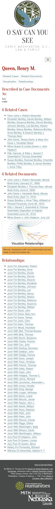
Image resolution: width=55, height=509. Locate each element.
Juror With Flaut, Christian (21, 361)
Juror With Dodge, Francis (21, 354)
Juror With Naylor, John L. (21, 402)
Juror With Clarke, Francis (21, 341)
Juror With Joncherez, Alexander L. (26, 382)
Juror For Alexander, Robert (22, 266)
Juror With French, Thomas (21, 365)
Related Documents (31, 76)
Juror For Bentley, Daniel (20, 272)
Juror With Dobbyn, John (20, 351)
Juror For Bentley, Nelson (20, 296)
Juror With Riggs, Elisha (20, 423)
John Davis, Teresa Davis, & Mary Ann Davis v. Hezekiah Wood (27, 141)
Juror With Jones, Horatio (20, 385)
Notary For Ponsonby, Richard (23, 447)
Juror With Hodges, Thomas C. (23, 375)
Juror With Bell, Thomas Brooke (24, 331)
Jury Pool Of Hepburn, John (22, 437)
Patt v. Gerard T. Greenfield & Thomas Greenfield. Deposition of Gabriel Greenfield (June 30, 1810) (27, 210)
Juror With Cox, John (18, 344)
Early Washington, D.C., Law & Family (27, 48)
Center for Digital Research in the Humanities (30, 470)
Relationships (26, 81)
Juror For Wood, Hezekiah (21, 327)
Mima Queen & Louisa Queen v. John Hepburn (27, 147)
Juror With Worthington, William (24, 433)
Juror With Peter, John (19, 416)
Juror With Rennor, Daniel (21, 420)
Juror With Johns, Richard (21, 378)
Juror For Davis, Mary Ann (21, 314)
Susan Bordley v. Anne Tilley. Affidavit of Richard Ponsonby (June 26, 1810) (28, 201)
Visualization (9, 81)
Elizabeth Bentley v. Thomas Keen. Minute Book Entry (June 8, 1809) (29, 188)
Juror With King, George (20, 389)
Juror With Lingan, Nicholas (22, 392)
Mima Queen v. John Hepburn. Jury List (28, 217)
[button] (27, 234)
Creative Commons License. (42, 471)
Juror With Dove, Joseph (20, 358)
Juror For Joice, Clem (18, 320)
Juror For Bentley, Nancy (20, 293)
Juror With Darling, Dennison (22, 348)
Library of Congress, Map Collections (42, 477)
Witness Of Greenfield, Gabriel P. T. (26, 450)
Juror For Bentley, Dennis (20, 276)
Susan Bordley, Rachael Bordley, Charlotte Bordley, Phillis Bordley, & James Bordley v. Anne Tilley (30, 163)
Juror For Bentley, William (21, 307)
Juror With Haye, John (19, 372)
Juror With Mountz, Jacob (21, 399)
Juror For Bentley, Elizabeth (22, 283)
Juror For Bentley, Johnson (21, 286)
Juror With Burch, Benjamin (22, 337)
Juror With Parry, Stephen (21, 409)
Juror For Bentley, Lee (19, 290)
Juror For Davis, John (18, 310)
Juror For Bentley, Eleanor (21, 279)
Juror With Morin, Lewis (19, 396)
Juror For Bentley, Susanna (21, 303)
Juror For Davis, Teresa (19, 317)
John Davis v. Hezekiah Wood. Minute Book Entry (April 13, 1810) (27, 195)
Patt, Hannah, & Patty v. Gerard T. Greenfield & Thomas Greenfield (25, 154)
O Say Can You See (27, 36)
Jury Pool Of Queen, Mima (21, 443)
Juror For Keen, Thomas (20, 324)
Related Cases (11, 76)
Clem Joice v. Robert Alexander (24, 115)
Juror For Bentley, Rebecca (21, 300)
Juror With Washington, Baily (22, 426)
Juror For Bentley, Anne (20, 269)
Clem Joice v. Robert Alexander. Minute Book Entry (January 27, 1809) (28, 181)
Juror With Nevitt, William (20, 406)
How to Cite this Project (43, 465)
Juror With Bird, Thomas (20, 334)
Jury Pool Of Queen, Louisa (22, 440)
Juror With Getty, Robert (20, 368)
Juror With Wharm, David (20, 430)
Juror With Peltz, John (19, 413)
